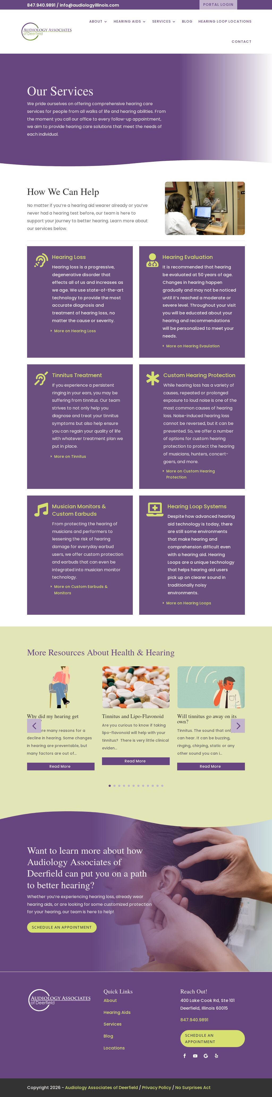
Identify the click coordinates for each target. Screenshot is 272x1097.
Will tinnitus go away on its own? (207, 718)
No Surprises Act (193, 1088)
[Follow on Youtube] (195, 1056)
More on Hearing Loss (75, 331)
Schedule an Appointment (62, 927)
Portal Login (218, 4)
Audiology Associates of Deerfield (101, 1088)
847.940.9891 (41, 5)
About (96, 21)
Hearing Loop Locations (225, 21)
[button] (34, 726)
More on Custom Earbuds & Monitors (81, 590)
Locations (114, 1048)
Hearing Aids (127, 21)
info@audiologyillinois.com (89, 5)
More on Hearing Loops (188, 603)
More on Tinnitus (70, 456)
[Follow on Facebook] (184, 1056)
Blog (187, 21)
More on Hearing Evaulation (193, 346)
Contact (242, 41)
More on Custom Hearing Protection (190, 474)
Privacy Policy (156, 1088)
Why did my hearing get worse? (53, 718)
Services (161, 21)
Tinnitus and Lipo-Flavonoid (133, 716)
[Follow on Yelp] (216, 1056)
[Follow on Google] (206, 1056)
